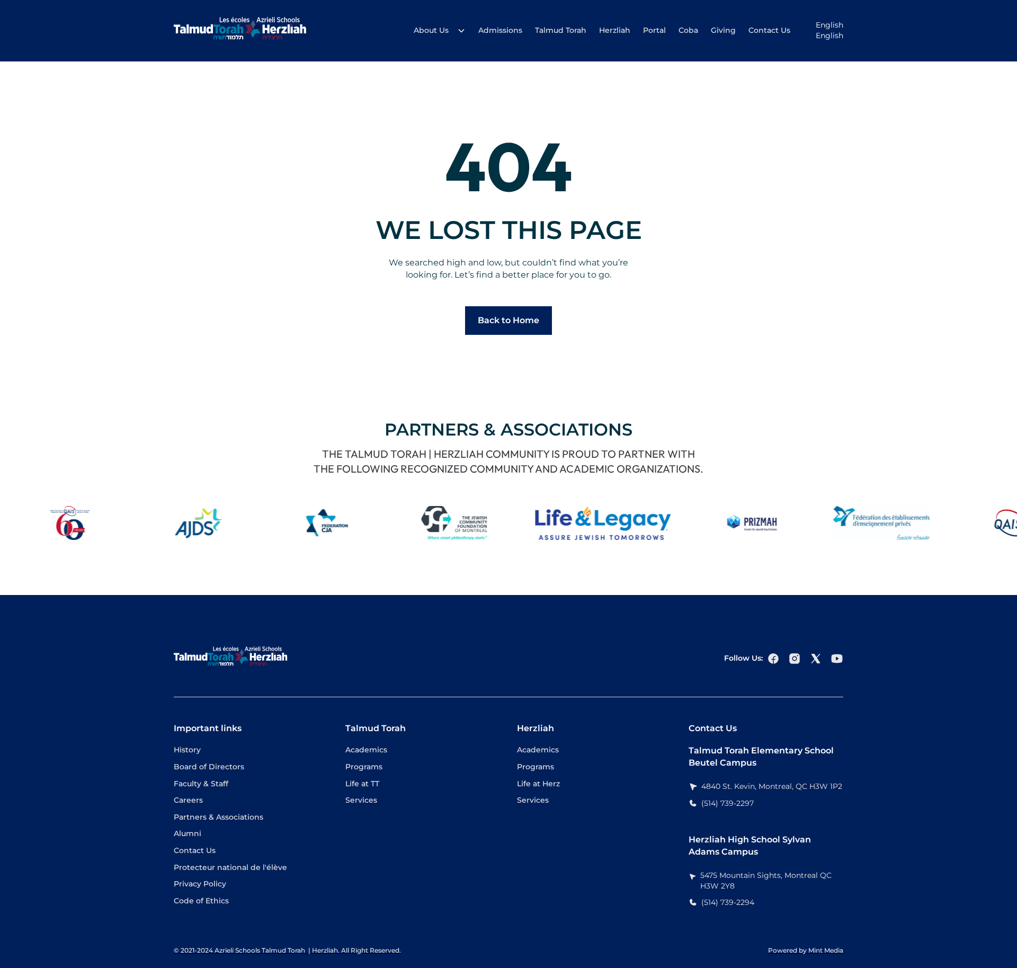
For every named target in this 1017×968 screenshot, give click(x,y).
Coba (688, 30)
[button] (436, 31)
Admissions (500, 30)
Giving (723, 30)
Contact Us (769, 30)
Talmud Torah (560, 30)
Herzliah (614, 30)
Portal (654, 30)
